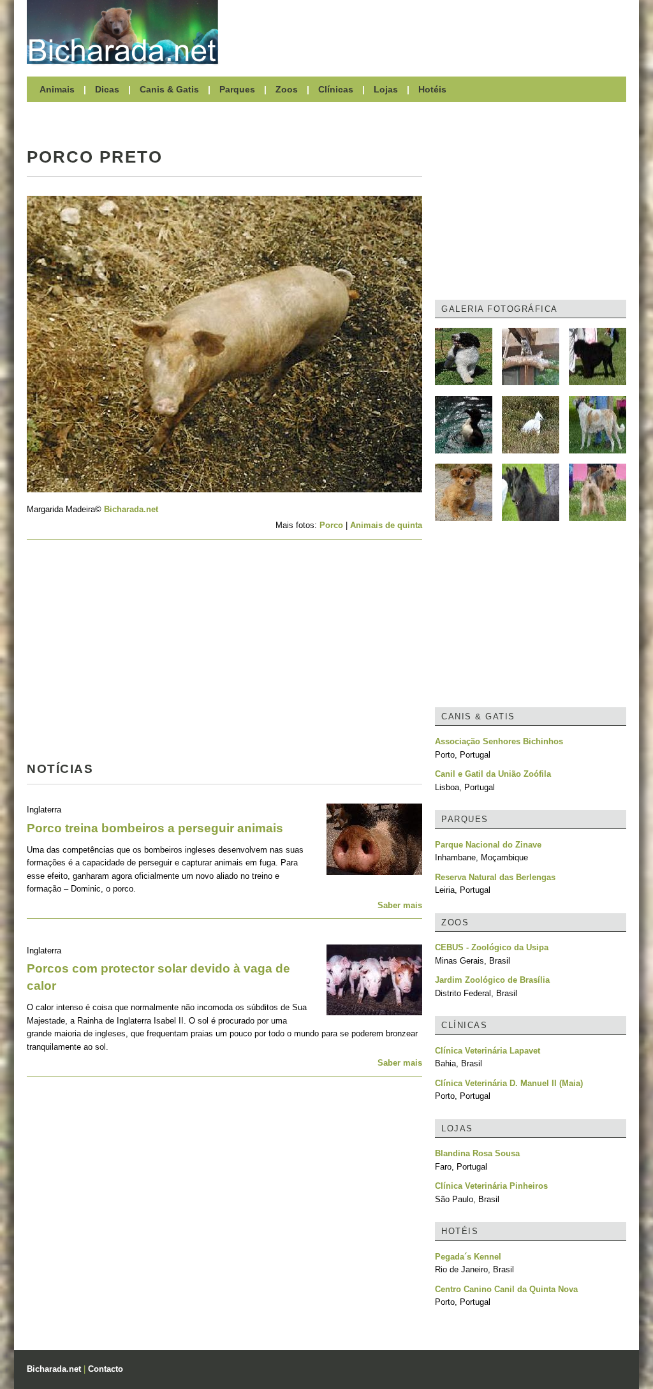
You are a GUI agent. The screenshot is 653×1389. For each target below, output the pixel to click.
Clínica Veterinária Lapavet (487, 1050)
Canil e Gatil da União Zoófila (493, 774)
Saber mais (400, 905)
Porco (331, 525)
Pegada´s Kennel (468, 1256)
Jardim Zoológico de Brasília (492, 980)
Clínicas (335, 89)
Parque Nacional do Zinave (488, 844)
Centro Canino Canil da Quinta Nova (506, 1289)
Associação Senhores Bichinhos (499, 741)
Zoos (286, 89)
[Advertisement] (428, 32)
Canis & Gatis (169, 89)
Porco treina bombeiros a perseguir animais (155, 828)
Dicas (107, 89)
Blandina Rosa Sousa (477, 1153)
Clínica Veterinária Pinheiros (491, 1186)
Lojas (386, 89)
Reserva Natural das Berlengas (495, 877)
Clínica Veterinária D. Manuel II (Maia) (509, 1083)
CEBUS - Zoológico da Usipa (491, 947)
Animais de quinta (386, 525)
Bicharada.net (131, 509)
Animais (57, 89)
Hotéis (432, 89)
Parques (237, 89)
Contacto (105, 1369)
